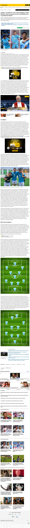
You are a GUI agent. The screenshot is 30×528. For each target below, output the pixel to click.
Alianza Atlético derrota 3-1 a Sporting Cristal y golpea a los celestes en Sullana (18, 450)
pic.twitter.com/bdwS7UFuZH (19, 136)
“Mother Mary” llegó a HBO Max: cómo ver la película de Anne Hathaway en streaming (18, 479)
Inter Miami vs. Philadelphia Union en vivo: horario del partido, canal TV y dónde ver (18, 357)
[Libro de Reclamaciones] (17, 517)
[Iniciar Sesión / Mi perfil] (29, 5)
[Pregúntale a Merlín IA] (28, 523)
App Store (15, 514)
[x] (14, 512)
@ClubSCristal (20, 136)
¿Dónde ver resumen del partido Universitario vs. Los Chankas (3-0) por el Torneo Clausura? (18, 421)
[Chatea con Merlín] (26, 5)
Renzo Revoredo (13, 364)
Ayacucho (11, 7)
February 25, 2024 (10, 137)
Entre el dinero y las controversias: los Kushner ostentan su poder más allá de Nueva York (12, 403)
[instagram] (15, 512)
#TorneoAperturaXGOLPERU (13, 136)
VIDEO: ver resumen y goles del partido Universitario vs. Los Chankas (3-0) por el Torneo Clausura (6, 434)
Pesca (8, 7)
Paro (22, 7)
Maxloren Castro (19, 364)
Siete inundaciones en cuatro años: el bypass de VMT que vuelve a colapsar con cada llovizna (13, 398)
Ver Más (24, 364)
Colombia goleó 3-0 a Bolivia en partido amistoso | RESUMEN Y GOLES (18, 355)
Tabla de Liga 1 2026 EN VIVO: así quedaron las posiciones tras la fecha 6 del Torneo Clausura (18, 434)
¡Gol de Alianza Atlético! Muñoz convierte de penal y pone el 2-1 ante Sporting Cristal (6, 464)
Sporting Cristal (8, 364)
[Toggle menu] (0, 5)
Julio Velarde (25, 7)
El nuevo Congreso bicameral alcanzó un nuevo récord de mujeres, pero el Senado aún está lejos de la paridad (14, 406)
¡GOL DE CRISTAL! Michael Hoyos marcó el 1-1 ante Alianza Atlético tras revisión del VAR (18, 464)
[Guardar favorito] (27, 27)
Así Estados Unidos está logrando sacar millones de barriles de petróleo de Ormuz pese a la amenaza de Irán (14, 393)
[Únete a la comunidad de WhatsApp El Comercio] (20, 27)
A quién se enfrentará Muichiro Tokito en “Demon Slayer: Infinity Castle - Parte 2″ (18, 492)
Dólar (21, 7)
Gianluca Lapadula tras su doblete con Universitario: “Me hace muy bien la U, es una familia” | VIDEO (6, 421)
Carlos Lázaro (3, 52)
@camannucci (25, 136)
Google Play (20, 514)
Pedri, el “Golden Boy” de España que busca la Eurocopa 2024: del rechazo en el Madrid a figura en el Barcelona (18, 360)
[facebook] (12, 512)
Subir (27, 520)
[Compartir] (28, 27)
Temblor (6, 7)
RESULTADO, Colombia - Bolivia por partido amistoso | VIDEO (18, 350)
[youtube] (17, 512)
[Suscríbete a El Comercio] (27, 5)
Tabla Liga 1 (14, 7)
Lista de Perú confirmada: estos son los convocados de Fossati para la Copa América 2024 (17, 353)
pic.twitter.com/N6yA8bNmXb (5, 236)
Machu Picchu (18, 7)
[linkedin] (18, 512)
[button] (4, 354)
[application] (4, 354)
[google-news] (19, 512)
